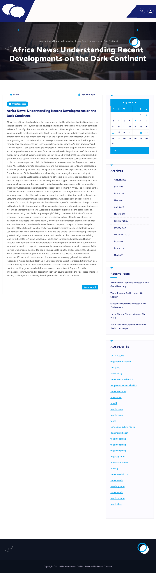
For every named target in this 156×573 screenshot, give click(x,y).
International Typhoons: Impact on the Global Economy (129, 284)
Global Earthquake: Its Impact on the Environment (128, 305)
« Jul (114, 151)
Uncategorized (19, 104)
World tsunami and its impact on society (126, 295)
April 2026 (119, 207)
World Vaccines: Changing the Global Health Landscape (128, 326)
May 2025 (118, 255)
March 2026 (119, 214)
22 (141, 132)
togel (113, 421)
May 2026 (118, 200)
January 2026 (120, 228)
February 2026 (121, 221)
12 (124, 126)
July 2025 (118, 241)
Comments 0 (90, 287)
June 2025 (119, 248)
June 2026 (119, 193)
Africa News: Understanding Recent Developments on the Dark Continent (82, 41)
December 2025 (122, 235)
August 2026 (120, 180)
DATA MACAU (117, 356)
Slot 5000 (115, 368)
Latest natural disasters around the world (127, 316)
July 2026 (118, 187)
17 (113, 132)
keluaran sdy (116, 480)
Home (41, 41)
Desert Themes (104, 566)
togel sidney (116, 504)
